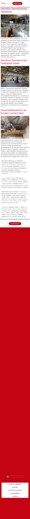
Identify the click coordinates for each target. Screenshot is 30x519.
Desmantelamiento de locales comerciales (13, 112)
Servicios (15, 487)
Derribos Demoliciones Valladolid (14, 10)
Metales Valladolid (15, 484)
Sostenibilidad (15, 493)
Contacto (15, 496)
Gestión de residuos (15, 490)
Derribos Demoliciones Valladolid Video (14, 62)
